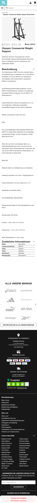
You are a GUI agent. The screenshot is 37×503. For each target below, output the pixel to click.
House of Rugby (7, 459)
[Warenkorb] (35, 2)
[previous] (1, 304)
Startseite (5, 12)
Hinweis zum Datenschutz (10, 432)
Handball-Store (7, 457)
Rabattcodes (6, 409)
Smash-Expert (24, 448)
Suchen (11, 8)
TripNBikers (23, 461)
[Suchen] (7, 8)
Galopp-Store (6, 452)
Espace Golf (6, 448)
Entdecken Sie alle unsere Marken (18, 325)
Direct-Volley (6, 445)
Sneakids (22, 452)
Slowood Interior (24, 445)
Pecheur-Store (24, 441)
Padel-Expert (23, 439)
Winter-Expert (23, 466)
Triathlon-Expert (24, 459)
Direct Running (7, 443)
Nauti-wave (5, 466)
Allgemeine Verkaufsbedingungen (13, 420)
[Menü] (2, 8)
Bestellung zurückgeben (18, 376)
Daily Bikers (6, 441)
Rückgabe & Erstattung (9, 423)
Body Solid (11, 44)
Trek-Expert (23, 457)
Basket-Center (6, 439)
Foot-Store (5, 450)
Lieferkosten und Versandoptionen (13, 429)
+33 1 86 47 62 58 (18, 347)
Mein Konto (5, 400)
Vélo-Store (22, 463)
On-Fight (4, 468)
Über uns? (5, 416)
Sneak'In (22, 450)
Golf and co (5, 454)
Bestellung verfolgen (8, 405)
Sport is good (23, 454)
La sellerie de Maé (8, 461)
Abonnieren (18, 487)
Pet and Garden (24, 443)
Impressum (5, 425)
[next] (35, 304)
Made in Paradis (7, 463)
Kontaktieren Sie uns (18, 341)
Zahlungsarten (6, 427)
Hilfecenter (5, 402)
